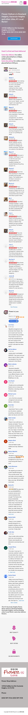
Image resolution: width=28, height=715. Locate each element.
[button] (14, 38)
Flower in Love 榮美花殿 (9, 2)
